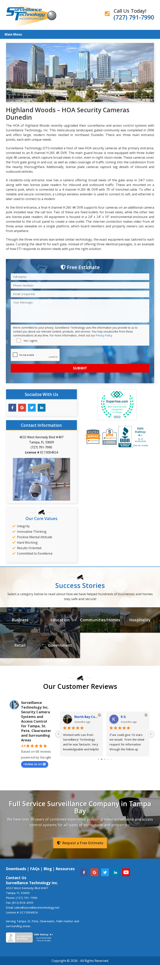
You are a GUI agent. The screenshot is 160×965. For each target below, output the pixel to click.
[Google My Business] (22, 408)
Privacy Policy (104, 335)
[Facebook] (12, 408)
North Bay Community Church (87, 717)
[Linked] (115, 872)
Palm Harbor (64, 921)
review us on (32, 764)
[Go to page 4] (110, 759)
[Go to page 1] (101, 759)
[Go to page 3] (107, 759)
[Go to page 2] (104, 759)
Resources (65, 868)
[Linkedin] (41, 408)
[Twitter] (32, 408)
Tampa (21, 921)
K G (123, 717)
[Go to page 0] (98, 759)
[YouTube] (126, 872)
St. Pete (33, 921)
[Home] (31, 15)
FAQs (35, 868)
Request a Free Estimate (82, 842)
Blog (48, 868)
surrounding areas (18, 926)
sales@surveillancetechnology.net (37, 907)
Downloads (16, 868)
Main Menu (13, 34)
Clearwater (47, 921)
